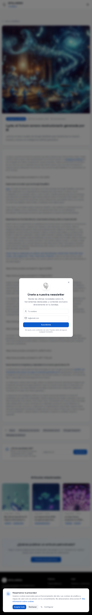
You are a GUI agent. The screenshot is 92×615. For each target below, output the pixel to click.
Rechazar (33, 607)
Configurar (48, 607)
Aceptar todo (19, 607)
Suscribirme (46, 325)
